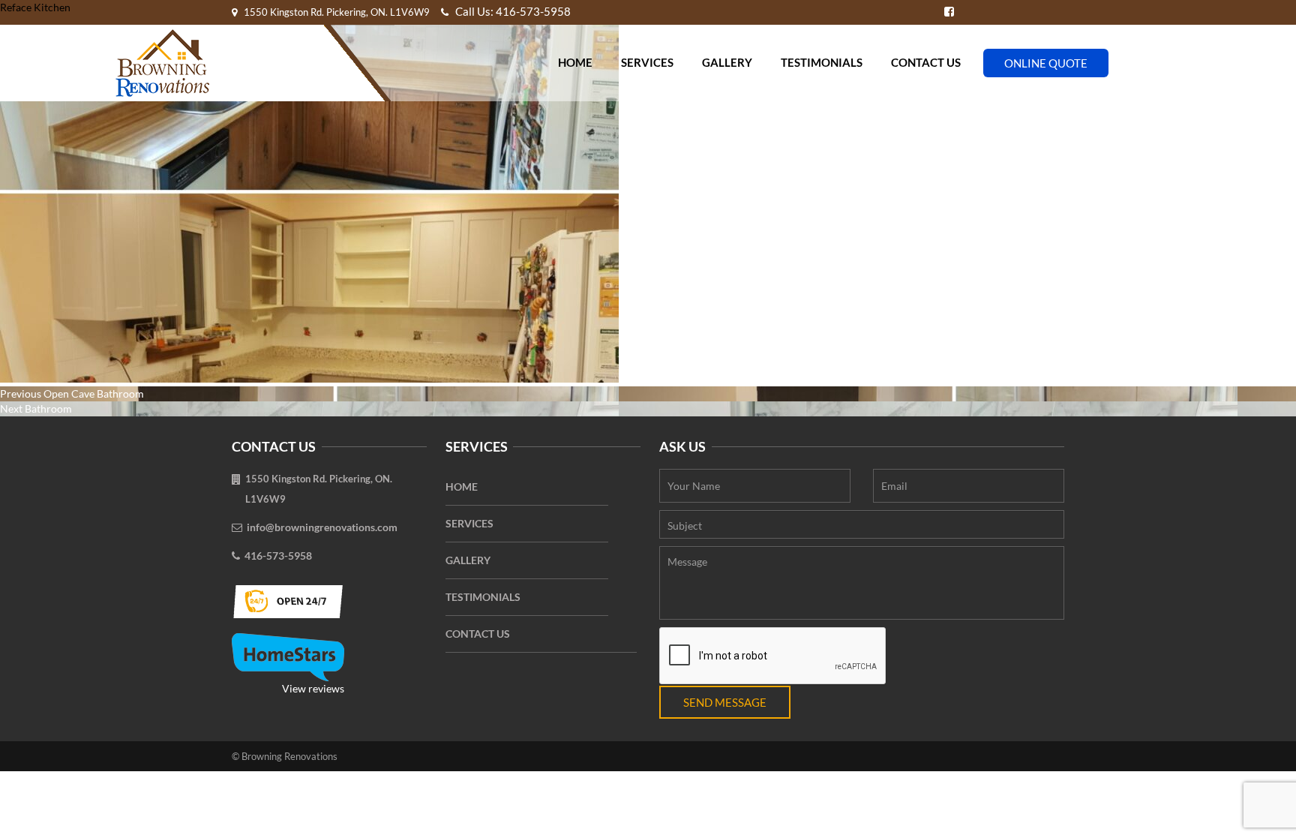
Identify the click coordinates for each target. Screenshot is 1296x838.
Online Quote (1046, 63)
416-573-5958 (278, 555)
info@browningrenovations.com (322, 527)
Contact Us (926, 62)
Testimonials (821, 62)
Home (575, 62)
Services (647, 62)
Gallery (727, 62)
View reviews (313, 688)
